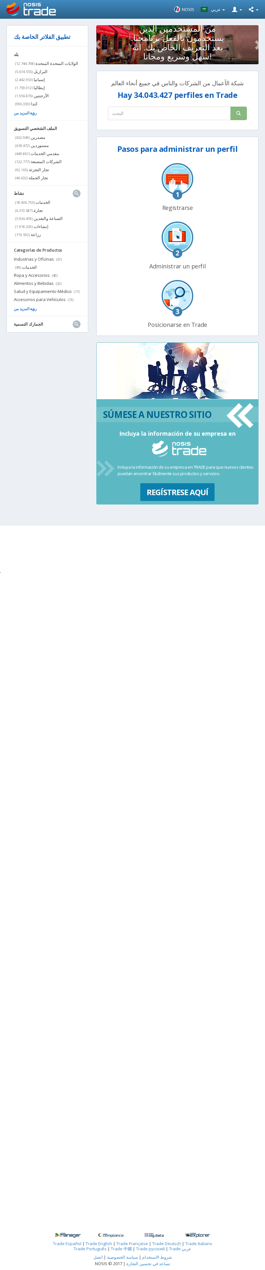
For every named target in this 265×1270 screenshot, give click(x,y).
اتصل (98, 1257)
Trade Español (67, 1243)
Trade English (99, 1243)
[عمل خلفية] (67, 1235)
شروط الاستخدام (157, 1257)
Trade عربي (180, 1249)
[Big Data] (154, 1235)
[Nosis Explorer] (197, 1235)
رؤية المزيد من (25, 113)
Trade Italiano (198, 1243)
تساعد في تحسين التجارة (148, 1263)
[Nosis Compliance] (111, 1235)
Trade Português (90, 1249)
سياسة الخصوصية (122, 1257)
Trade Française (132, 1243)
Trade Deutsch (166, 1243)
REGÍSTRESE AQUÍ (177, 492)
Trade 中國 (121, 1249)
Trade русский (150, 1249)
